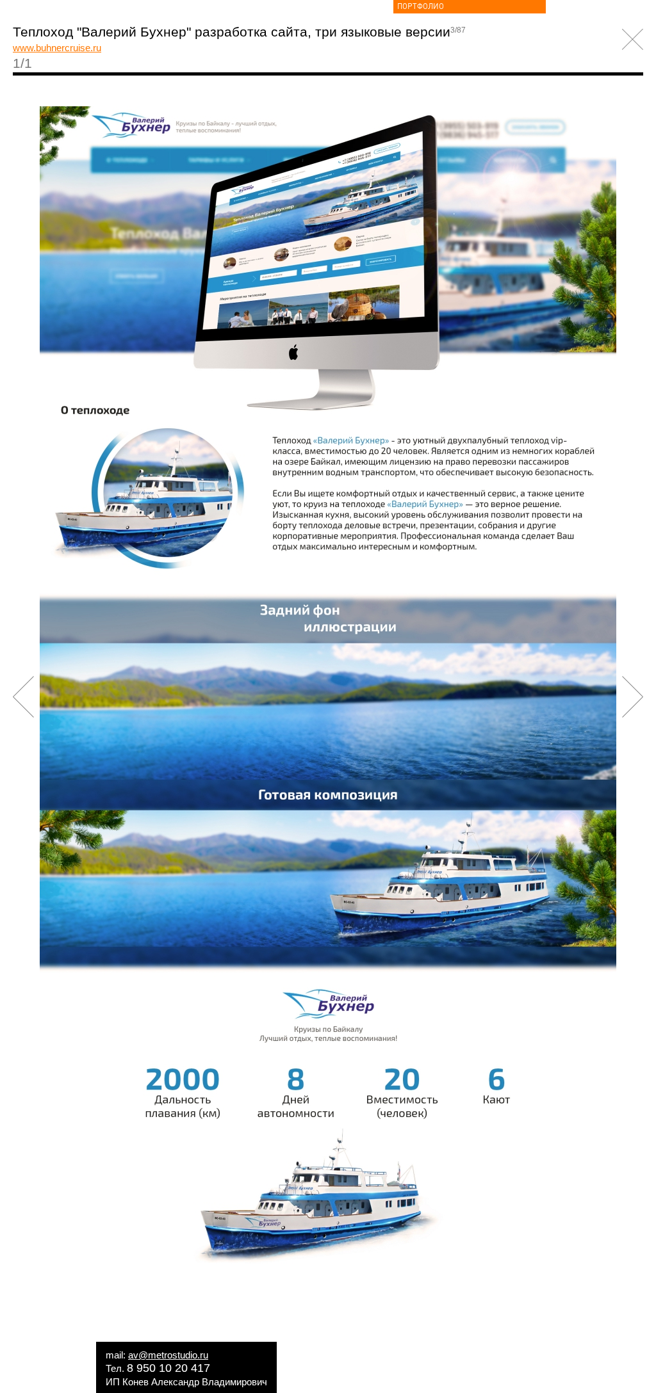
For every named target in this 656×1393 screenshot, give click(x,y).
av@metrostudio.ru (168, 1354)
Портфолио (420, 6)
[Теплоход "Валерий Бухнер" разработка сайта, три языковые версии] (328, 1296)
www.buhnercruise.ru (57, 47)
